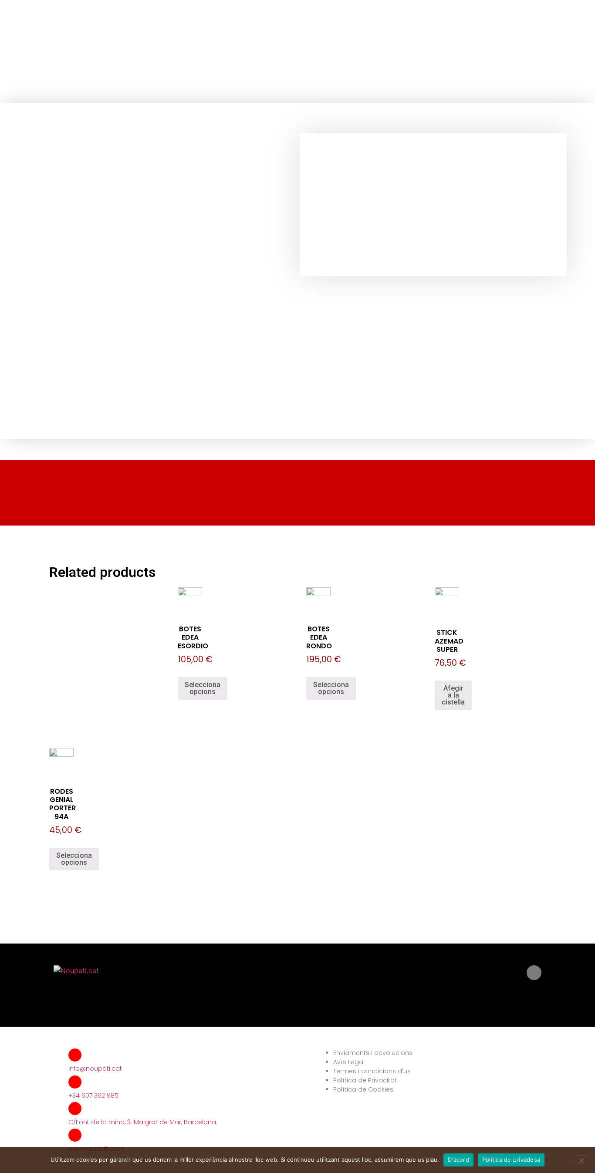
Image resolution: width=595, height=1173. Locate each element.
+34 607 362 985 (93, 1095)
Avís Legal (349, 1062)
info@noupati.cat (95, 1068)
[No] (581, 1159)
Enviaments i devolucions (372, 1052)
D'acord (458, 1159)
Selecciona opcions (202, 688)
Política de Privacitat (365, 1080)
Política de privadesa (511, 1159)
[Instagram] (534, 972)
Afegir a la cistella (453, 695)
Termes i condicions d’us (372, 1071)
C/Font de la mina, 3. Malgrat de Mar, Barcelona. (142, 1122)
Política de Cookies (363, 1089)
